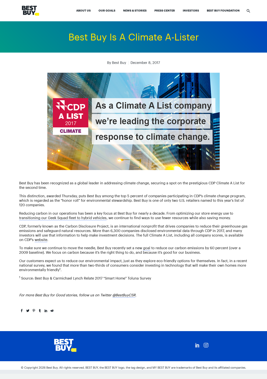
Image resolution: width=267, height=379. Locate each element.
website (41, 239)
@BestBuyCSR (123, 295)
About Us (83, 10)
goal (146, 248)
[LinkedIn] (45, 310)
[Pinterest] (33, 310)
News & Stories (135, 10)
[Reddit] (52, 310)
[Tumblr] (39, 310)
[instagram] (206, 345)
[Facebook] (21, 310)
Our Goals (107, 10)
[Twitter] (27, 310)
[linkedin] (197, 345)
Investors (191, 10)
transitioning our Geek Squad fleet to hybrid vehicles (63, 218)
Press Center (164, 10)
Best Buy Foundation (223, 10)
